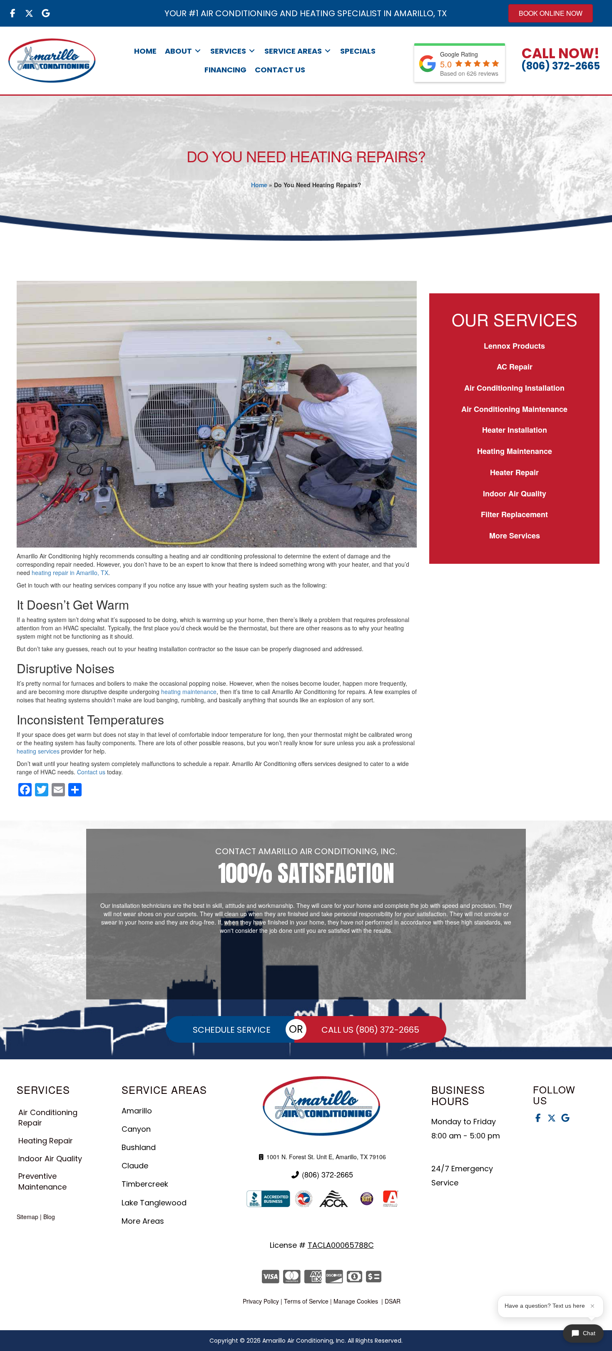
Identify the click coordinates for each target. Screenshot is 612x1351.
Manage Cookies (355, 1301)
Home (259, 185)
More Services (514, 535)
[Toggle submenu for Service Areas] (328, 51)
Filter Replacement (514, 514)
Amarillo (137, 1111)
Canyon (136, 1129)
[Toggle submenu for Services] (252, 51)
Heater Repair (514, 472)
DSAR (393, 1301)
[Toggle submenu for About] (198, 51)
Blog (49, 1216)
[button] (12, 13)
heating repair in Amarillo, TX (70, 572)
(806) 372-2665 (560, 66)
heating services (38, 751)
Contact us (91, 772)
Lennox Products (514, 345)
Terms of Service (306, 1301)
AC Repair (514, 366)
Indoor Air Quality (514, 493)
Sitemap (27, 1216)
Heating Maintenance (514, 451)
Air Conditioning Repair (47, 1117)
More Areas (143, 1221)
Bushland (139, 1147)
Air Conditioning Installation (514, 387)
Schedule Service (232, 1030)
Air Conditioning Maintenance (514, 409)
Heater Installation (514, 429)
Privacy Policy (261, 1301)
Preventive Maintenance (42, 1181)
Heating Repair (45, 1140)
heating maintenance (188, 691)
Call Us (370, 1030)
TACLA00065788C (341, 1245)
